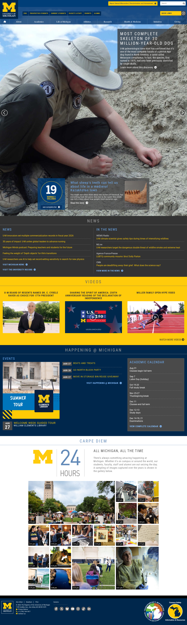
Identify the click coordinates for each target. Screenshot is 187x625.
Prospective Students (39, 13)
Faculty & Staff (75, 13)
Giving (178, 21)
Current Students (58, 13)
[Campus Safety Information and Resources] (175, 611)
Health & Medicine (132, 21)
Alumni (97, 13)
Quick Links (167, 13)
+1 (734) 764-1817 (24, 611)
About (18, 21)
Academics (39, 21)
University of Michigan (9, 9)
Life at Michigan (63, 21)
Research (108, 21)
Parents (88, 13)
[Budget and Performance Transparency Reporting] (154, 611)
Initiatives (158, 21)
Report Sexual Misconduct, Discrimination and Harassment (131, 3)
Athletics (87, 21)
